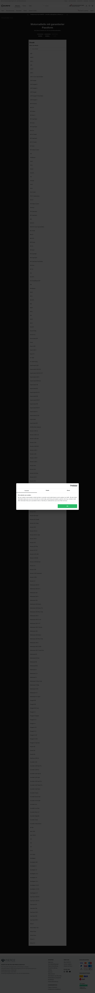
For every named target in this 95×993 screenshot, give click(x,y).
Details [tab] (47, 490)
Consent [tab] (27, 490)
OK (67, 506)
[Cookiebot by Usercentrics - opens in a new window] (71, 486)
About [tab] (68, 490)
